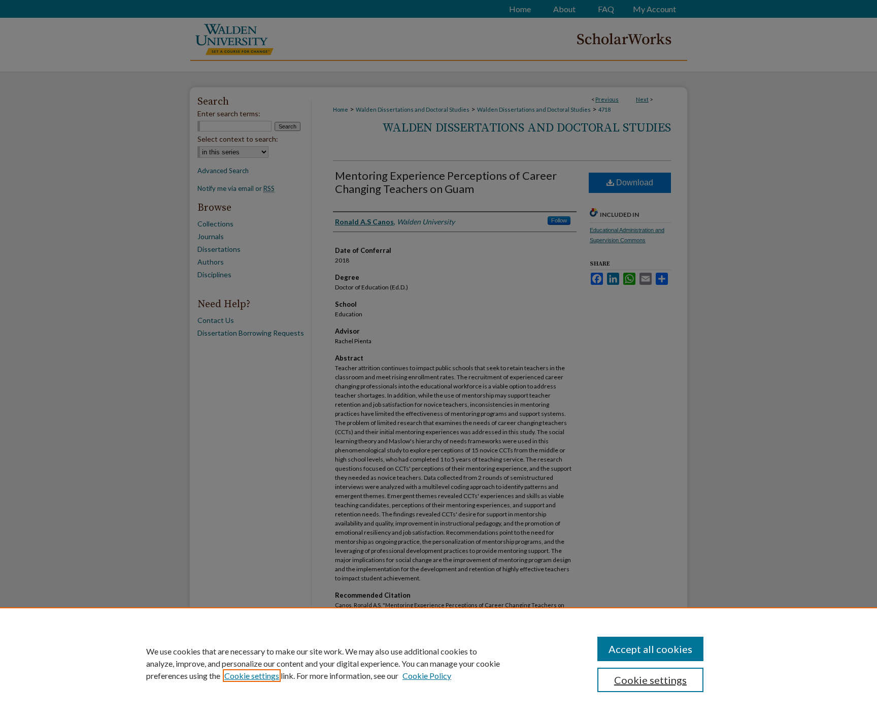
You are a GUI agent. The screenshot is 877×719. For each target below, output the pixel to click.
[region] (438, 663)
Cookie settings (251, 675)
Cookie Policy (426, 675)
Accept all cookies (650, 649)
